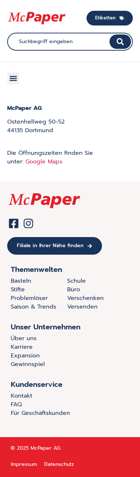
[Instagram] (28, 223)
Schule (76, 281)
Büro (73, 289)
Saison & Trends (33, 306)
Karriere (22, 347)
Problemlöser (29, 298)
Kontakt (21, 396)
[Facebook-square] (13, 223)
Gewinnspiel (28, 364)
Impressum (24, 464)
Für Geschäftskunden (40, 413)
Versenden (82, 306)
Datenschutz (59, 464)
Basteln (21, 281)
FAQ (16, 404)
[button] (13, 78)
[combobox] (59, 41)
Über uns (24, 338)
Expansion (25, 355)
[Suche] (120, 41)
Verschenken (85, 298)
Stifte (18, 289)
